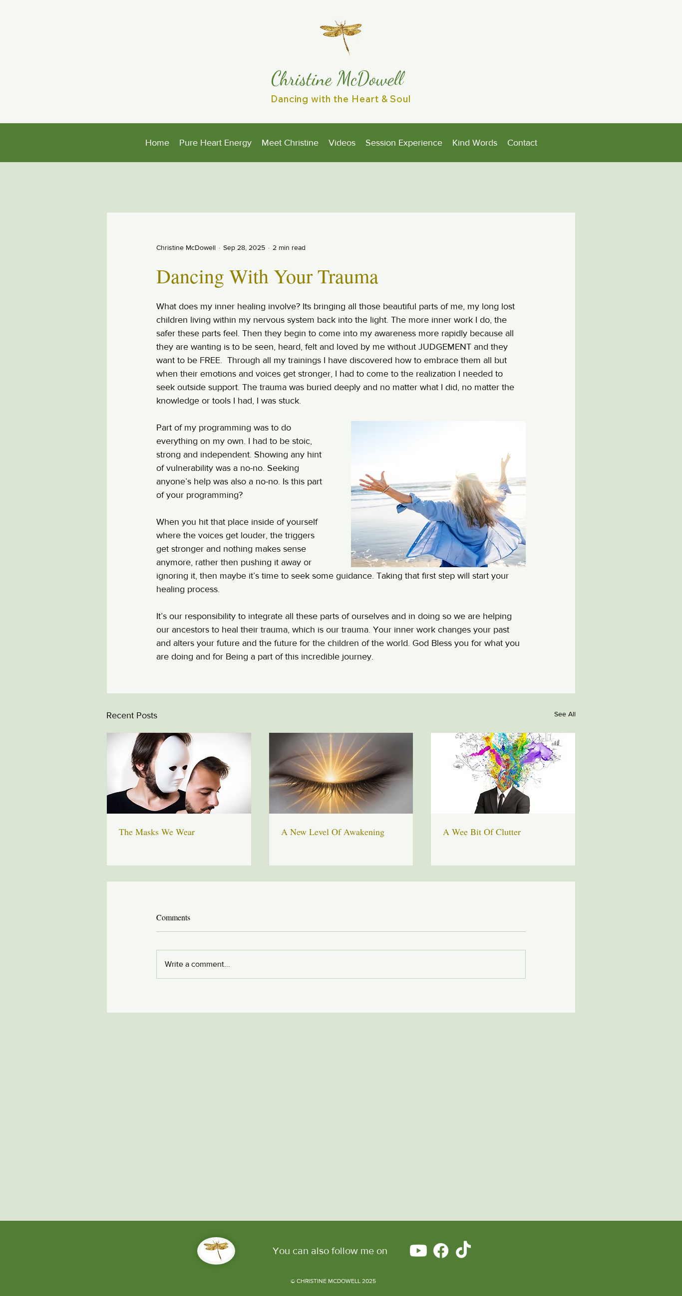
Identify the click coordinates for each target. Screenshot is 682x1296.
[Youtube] (418, 1251)
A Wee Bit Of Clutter (482, 832)
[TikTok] (463, 1251)
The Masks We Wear (157, 832)
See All (565, 714)
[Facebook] (441, 1251)
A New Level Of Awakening (332, 832)
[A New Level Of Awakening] (341, 773)
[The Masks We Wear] (179, 773)
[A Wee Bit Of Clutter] (503, 773)
